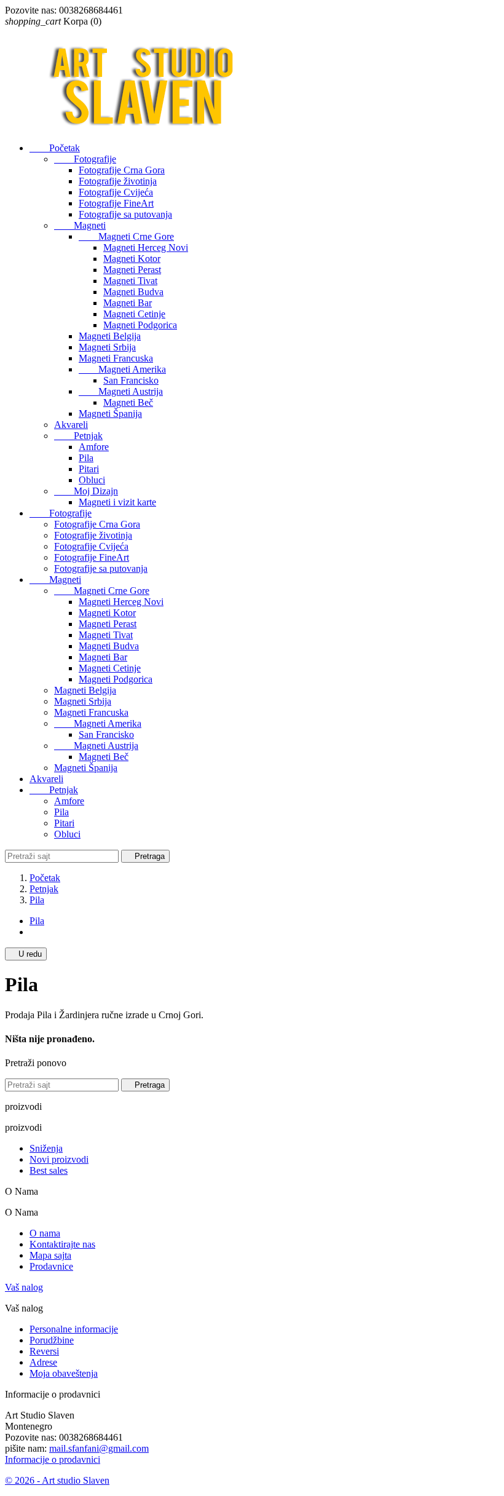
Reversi (44, 1351)
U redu (26, 954)
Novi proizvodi (59, 1159)
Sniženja (46, 1148)
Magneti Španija (110, 413)
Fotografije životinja (118, 181)
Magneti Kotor (131, 258)
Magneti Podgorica (140, 325)
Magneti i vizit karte (117, 502)
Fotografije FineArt (116, 203)
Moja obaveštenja (64, 1373)
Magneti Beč (128, 402)
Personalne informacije (74, 1329)
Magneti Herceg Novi (145, 247)
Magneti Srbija (107, 347)
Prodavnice (51, 1266)
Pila (86, 458)
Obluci (92, 480)
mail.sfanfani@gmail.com (99, 1448)
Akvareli (71, 424)
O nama (45, 1233)
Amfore (94, 446)
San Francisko (131, 380)
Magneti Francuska (116, 358)
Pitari (89, 469)
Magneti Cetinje (134, 314)
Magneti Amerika (122, 369)
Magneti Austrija (121, 391)
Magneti (80, 225)
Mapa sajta (50, 1255)
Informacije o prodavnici (52, 1459)
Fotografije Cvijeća (116, 192)
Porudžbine (52, 1340)
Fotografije (85, 159)
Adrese (43, 1362)
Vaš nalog (24, 1287)
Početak (55, 148)
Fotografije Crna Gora (122, 170)
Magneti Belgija (110, 336)
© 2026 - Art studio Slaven (57, 1480)
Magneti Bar (127, 303)
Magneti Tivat (130, 280)
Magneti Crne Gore (126, 236)
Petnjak (78, 435)
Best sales (49, 1170)
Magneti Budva (133, 292)
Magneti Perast (132, 269)
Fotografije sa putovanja (125, 214)
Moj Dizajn (86, 491)
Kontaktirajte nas (62, 1244)
